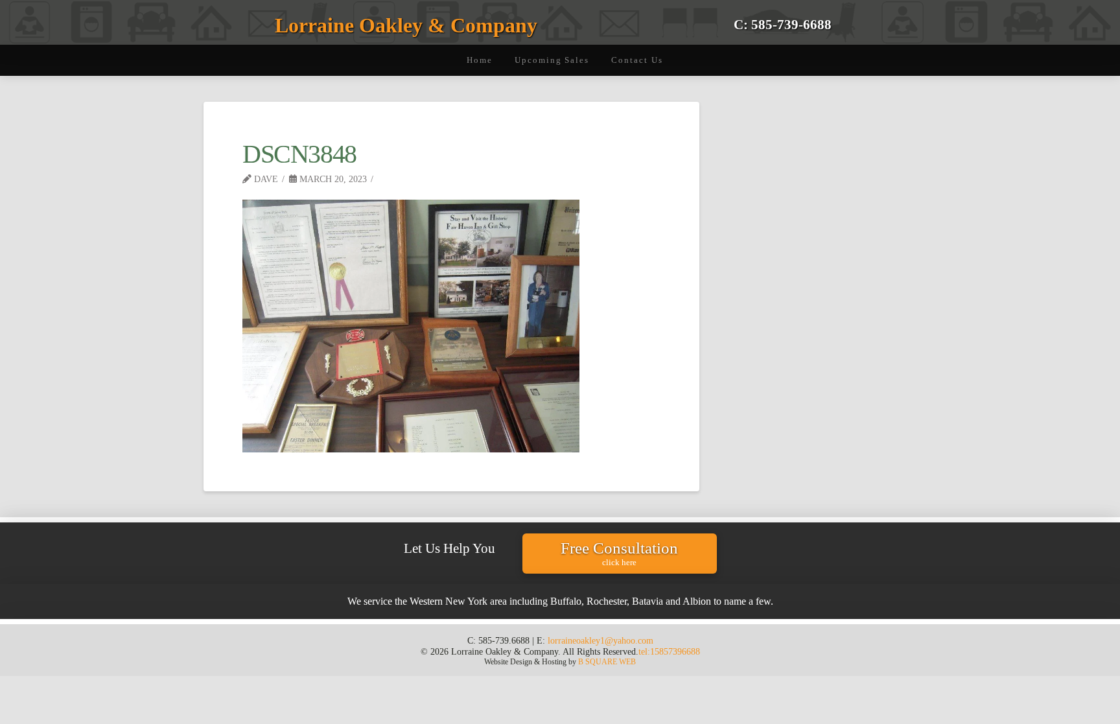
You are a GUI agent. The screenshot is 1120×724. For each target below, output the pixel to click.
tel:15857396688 (669, 651)
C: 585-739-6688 (783, 24)
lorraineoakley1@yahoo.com (600, 640)
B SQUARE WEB (607, 661)
